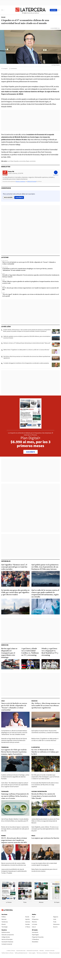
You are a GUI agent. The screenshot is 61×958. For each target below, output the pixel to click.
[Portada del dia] (30, 428)
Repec (27, 161)
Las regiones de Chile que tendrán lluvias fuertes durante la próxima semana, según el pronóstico (14, 752)
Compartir (5, 68)
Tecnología (4, 791)
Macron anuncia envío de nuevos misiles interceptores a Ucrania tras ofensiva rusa (13, 864)
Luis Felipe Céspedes (13, 161)
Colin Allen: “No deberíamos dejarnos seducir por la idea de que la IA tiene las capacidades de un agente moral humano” (14, 784)
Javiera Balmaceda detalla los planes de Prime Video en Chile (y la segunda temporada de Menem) (45, 821)
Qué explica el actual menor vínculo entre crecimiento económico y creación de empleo (45, 731)
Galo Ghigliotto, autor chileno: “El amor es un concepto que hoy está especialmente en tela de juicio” (45, 829)
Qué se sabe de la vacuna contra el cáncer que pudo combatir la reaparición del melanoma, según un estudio (45, 593)
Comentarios (14, 68)
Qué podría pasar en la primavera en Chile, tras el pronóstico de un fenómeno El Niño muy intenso (44, 567)
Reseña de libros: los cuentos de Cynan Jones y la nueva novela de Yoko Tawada (43, 796)
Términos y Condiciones (20, 181)
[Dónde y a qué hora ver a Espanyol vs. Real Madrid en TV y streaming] (51, 664)
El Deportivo (35, 747)
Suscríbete (19, 197)
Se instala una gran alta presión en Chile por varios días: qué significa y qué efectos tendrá (15, 592)
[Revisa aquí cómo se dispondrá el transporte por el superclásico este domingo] (10, 664)
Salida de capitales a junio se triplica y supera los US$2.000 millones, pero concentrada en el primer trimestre (27, 337)
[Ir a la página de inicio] (30, 10)
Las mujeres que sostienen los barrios (45, 838)
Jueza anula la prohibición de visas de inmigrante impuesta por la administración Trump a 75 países (14, 871)
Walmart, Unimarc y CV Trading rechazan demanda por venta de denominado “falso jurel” (27, 343)
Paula (33, 835)
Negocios (34, 701)
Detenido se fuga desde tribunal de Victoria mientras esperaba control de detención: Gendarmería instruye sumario (30, 275)
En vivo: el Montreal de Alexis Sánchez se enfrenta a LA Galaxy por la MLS (45, 752)
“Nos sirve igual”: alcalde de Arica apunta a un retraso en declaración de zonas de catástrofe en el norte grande (30, 295)
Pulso (3, 17)
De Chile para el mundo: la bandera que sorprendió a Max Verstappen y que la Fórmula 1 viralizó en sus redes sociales (45, 776)
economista (22, 161)
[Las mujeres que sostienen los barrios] (45, 852)
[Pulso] (25, 900)
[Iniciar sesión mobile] (59, 10)
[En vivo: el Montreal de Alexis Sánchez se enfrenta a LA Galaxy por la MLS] (45, 764)
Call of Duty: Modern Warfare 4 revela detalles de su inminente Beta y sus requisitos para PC (14, 820)
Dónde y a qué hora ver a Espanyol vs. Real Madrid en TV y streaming (50, 652)
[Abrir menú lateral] (2, 10)
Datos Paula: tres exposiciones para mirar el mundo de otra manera (44, 870)
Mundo (3, 835)
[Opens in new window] (41, 900)
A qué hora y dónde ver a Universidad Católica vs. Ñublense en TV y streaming (30, 652)
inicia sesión (8, 197)
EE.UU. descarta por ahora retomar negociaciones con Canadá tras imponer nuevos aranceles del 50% (30, 288)
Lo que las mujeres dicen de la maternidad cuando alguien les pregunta (44, 864)
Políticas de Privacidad (31, 181)
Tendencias (4, 747)
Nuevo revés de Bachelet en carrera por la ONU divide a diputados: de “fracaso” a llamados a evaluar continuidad (29, 263)
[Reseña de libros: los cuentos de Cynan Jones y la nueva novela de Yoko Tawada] (45, 808)
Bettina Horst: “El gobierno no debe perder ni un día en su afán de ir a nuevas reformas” (26, 349)
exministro (33, 161)
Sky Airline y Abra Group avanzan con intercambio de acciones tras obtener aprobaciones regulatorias (26, 357)
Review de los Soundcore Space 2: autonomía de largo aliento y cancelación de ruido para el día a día (15, 829)
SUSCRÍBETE (30, 452)
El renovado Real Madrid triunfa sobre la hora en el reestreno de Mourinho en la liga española (44, 784)
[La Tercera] (9, 900)
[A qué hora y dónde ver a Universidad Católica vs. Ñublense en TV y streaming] (30, 664)
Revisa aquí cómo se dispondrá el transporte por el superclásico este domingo (9, 653)
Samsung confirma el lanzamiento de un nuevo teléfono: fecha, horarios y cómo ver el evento (15, 796)
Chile (3, 701)
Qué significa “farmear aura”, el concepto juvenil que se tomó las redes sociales (14, 567)
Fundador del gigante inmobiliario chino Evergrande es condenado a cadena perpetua (26, 363)
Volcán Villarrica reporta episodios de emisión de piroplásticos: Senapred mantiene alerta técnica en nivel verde (30, 282)
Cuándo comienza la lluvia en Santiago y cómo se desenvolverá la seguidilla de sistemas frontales (15, 776)
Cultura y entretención (39, 791)
